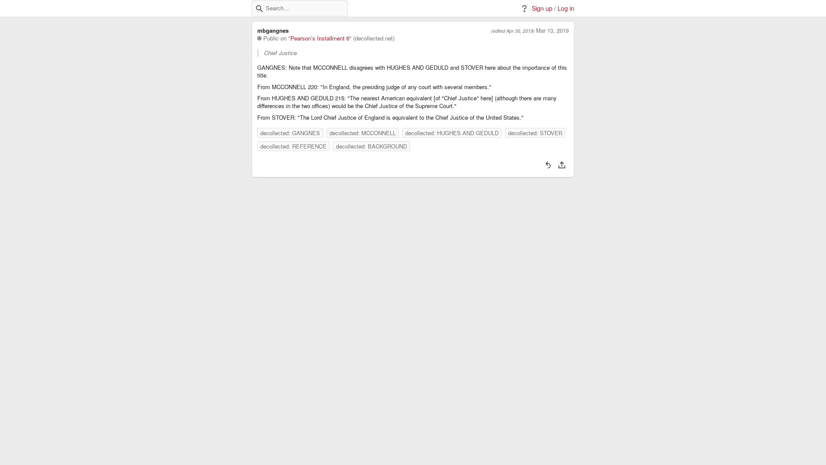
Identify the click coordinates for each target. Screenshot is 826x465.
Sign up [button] (542, 8)
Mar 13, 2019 (552, 30)
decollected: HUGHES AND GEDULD (452, 133)
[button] (259, 8)
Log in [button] (566, 8)
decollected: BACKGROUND (371, 146)
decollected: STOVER (535, 133)
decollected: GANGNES (290, 133)
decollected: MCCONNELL (363, 133)
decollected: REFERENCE (293, 146)
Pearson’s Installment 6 (319, 38)
